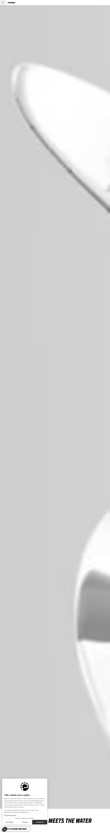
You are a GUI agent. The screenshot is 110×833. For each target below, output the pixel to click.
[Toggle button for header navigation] (3, 2)
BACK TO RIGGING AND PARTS (16, 829)
